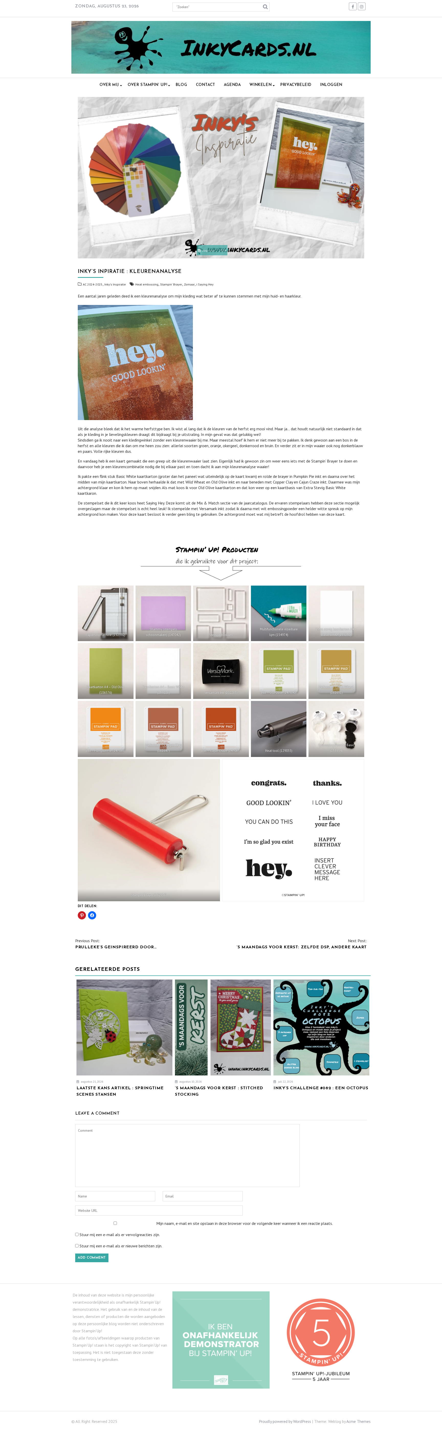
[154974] (279, 613)
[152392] (106, 613)
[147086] (106, 729)
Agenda (232, 85)
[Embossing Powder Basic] (336, 729)
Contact (205, 85)
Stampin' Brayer (171, 284)
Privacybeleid (296, 85)
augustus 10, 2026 (190, 1081)
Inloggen (331, 85)
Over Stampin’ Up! (147, 85)
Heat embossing (146, 284)
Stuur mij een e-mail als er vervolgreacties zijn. (120, 1234)
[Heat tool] (279, 729)
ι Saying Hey (205, 284)
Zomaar (189, 284)
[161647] (163, 729)
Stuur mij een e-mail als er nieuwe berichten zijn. (121, 1245)
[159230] (336, 613)
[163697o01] (293, 830)
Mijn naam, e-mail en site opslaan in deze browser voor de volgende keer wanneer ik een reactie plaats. (244, 1223)
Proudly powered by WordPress (285, 1421)
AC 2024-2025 (93, 284)
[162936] (149, 830)
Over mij (109, 85)
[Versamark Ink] (221, 671)
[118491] (221, 613)
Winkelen (260, 85)
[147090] (279, 671)
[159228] (163, 671)
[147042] (163, 613)
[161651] (336, 671)
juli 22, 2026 (285, 1081)
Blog (181, 85)
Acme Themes (358, 1421)
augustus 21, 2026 (91, 1081)
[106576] (106, 671)
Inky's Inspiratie (115, 284)
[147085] (221, 729)
